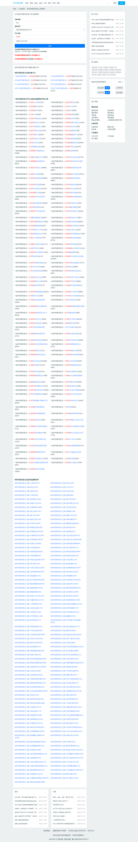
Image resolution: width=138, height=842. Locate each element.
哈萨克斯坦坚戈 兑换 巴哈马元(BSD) (28, 671)
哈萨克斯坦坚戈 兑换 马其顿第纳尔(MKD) (30, 731)
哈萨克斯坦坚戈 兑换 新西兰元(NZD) (64, 515)
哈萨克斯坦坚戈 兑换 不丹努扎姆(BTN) (65, 671)
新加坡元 (39, 118)
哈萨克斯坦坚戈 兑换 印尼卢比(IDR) (28, 523)
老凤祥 (106, 70)
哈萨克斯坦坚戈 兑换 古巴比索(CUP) (64, 560)
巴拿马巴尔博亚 (77, 161)
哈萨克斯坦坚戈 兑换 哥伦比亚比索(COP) (30, 560)
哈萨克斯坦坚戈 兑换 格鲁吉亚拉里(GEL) (29, 699)
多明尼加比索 (38, 340)
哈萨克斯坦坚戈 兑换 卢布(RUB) (26, 495)
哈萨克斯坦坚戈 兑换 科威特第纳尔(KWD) (66, 568)
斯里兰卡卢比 (38, 230)
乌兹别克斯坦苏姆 (40, 446)
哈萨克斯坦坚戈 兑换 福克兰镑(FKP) (64, 695)
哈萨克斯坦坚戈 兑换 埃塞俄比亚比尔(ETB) (66, 691)
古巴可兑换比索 (70, 327)
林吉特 (73, 147)
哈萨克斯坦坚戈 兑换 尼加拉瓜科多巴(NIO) (66, 635)
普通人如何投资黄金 (21, 823)
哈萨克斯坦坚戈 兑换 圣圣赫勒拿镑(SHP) (29, 746)
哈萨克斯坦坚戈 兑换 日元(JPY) (62, 487)
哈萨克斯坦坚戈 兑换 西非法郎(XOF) (64, 774)
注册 (121, 3)
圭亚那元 (37, 365)
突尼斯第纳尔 (75, 234)
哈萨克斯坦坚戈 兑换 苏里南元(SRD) (28, 750)
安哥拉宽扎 (72, 300)
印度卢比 (73, 126)
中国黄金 (105, 67)
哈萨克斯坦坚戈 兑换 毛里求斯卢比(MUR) (66, 580)
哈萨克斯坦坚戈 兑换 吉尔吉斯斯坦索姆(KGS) (67, 715)
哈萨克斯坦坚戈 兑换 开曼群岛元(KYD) (29, 723)
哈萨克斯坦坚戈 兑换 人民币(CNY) (27, 483)
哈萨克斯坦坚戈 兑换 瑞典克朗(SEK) (64, 519)
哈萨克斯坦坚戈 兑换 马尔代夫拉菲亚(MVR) (66, 731)
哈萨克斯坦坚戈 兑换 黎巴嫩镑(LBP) (64, 576)
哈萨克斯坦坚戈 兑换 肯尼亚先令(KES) (64, 572)
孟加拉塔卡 (74, 218)
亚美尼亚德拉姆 (39, 300)
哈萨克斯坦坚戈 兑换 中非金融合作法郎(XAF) (67, 770)
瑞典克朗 (74, 139)
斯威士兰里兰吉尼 (77, 420)
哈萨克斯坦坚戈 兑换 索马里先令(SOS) (65, 596)
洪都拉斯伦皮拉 (76, 365)
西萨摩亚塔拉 (40, 452)
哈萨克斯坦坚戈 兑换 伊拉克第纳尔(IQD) (65, 711)
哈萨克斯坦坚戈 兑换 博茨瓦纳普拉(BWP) (66, 552)
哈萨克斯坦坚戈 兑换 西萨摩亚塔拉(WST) (30, 770)
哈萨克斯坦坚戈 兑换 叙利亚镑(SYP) (28, 647)
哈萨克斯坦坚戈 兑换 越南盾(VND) (63, 616)
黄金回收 (110, 115)
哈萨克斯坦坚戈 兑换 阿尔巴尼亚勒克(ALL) (66, 655)
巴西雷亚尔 (38, 126)
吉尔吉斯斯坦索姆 (75, 375)
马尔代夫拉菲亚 (76, 394)
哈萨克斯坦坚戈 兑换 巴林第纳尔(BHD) (29, 539)
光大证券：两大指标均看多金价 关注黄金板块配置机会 (26, 797)
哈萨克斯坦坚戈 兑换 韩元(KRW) (62, 491)
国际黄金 (94, 113)
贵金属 (99, 74)
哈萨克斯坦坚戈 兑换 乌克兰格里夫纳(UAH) (30, 762)
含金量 (100, 72)
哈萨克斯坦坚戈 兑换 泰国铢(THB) (63, 511)
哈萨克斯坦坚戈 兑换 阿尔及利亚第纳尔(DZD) (67, 647)
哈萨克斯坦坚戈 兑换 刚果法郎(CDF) (64, 675)
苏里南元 (37, 420)
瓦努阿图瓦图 (74, 446)
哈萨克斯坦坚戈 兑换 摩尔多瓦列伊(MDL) (30, 727)
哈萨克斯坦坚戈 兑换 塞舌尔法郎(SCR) (29, 643)
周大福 (94, 74)
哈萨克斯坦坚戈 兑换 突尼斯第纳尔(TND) (65, 600)
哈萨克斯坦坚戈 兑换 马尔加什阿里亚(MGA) (66, 727)
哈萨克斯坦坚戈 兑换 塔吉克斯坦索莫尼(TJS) (31, 754)
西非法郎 (71, 458)
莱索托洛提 (39, 263)
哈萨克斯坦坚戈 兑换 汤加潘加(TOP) (28, 758)
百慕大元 (38, 168)
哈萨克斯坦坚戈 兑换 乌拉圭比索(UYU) (29, 608)
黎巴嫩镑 (73, 207)
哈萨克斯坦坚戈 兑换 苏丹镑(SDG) (63, 742)
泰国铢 (72, 131)
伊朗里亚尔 (40, 375)
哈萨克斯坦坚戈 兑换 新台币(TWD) (63, 499)
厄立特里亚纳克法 (41, 344)
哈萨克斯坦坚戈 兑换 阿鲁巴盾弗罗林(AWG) (30, 663)
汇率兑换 (110, 136)
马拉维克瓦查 (37, 271)
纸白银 (93, 129)
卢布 (34, 114)
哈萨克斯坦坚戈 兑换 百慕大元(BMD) (28, 543)
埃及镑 (71, 151)
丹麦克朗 (37, 185)
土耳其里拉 (37, 238)
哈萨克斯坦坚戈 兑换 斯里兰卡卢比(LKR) (29, 596)
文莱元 (74, 281)
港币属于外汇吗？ (58, 805)
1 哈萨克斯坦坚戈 (21, 76)
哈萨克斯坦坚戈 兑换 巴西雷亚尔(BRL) (28, 507)
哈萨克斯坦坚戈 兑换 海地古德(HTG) (28, 711)
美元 (73, 102)
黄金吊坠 (113, 74)
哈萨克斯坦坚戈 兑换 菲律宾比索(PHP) (65, 556)
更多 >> (120, 82)
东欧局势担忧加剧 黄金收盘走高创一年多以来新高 (26, 801)
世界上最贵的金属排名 (22, 820)
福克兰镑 (74, 350)
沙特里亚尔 (76, 226)
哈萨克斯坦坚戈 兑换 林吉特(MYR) (63, 527)
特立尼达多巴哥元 (76, 433)
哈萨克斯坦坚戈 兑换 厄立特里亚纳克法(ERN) (31, 691)
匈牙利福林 (74, 244)
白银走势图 (111, 129)
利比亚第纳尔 (75, 263)
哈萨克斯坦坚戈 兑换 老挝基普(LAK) (28, 576)
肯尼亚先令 (74, 203)
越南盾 (72, 252)
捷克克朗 (73, 193)
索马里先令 (72, 230)
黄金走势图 (95, 120)
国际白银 (110, 127)
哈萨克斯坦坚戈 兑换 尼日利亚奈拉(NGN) (66, 687)
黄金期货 (118, 72)
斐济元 (38, 350)
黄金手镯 (94, 70)
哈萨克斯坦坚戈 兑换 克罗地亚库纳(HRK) (29, 572)
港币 (36, 110)
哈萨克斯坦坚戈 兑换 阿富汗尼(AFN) (28, 655)
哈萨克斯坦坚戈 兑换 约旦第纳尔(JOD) (29, 616)
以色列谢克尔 (76, 248)
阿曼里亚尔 (41, 151)
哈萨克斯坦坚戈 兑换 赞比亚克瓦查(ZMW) (30, 782)
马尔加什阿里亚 (74, 390)
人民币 (36, 102)
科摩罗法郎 (73, 382)
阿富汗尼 (35, 296)
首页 (26, 3)
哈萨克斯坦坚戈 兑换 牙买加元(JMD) (28, 612)
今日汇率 (94, 136)
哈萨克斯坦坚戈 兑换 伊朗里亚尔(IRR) (28, 715)
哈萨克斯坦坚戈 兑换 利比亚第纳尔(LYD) (65, 626)
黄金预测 (110, 118)
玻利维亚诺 (39, 178)
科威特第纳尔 (77, 197)
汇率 (45, 3)
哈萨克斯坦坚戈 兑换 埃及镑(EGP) (63, 531)
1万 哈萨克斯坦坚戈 (22, 84)
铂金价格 (110, 110)
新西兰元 (75, 135)
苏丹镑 (69, 407)
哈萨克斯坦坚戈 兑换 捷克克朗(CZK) (64, 564)
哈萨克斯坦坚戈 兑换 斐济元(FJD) (27, 695)
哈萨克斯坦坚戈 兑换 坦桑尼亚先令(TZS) (29, 600)
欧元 (37, 106)
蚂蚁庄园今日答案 (59, 831)
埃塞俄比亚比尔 (75, 344)
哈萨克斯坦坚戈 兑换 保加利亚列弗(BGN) (65, 543)
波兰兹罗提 (76, 174)
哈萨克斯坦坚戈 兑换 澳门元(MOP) (27, 515)
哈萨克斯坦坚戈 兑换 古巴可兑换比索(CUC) (66, 679)
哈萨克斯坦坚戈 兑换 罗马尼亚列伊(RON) (30, 580)
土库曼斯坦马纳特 (78, 426)
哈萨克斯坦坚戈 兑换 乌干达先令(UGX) (65, 762)
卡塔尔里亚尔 (40, 197)
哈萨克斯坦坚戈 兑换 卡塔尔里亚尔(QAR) (29, 568)
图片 (58, 3)
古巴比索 (73, 189)
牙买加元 (36, 248)
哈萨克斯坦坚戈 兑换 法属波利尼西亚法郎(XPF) (32, 778)
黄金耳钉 (94, 72)
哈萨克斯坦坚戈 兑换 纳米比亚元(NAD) (65, 735)
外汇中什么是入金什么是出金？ (63, 808)
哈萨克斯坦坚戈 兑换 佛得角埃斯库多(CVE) (30, 683)
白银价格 (94, 127)
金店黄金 (94, 118)
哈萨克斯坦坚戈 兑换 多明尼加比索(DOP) (30, 687)
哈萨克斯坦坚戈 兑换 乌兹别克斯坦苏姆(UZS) (31, 766)
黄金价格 (94, 110)
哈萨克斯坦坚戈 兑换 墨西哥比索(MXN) (65, 523)
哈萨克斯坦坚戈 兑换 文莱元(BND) (63, 643)
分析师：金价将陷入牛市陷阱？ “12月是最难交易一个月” (26, 808)
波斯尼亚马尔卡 (41, 313)
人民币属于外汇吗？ (59, 820)
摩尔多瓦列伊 (39, 390)
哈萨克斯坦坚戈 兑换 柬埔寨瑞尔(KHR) (29, 719)
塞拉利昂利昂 (74, 413)
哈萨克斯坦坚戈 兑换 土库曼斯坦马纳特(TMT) (67, 754)
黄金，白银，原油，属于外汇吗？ (63, 797)
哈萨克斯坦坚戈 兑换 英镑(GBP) (62, 495)
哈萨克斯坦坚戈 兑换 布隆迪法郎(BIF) (64, 667)
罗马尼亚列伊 (40, 211)
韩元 (70, 110)
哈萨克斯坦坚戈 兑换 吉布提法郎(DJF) (64, 683)
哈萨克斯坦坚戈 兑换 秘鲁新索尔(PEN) (29, 588)
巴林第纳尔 (41, 161)
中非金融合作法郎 (74, 452)
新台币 (72, 118)
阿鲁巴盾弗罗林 (41, 306)
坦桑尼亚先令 (37, 234)
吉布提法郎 (74, 334)
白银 (40, 3)
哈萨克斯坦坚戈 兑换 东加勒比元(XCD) (29, 774)
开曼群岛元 (39, 386)
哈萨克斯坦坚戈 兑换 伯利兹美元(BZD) (29, 675)
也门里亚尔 (74, 462)
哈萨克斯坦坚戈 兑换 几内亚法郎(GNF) (65, 703)
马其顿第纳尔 (38, 394)
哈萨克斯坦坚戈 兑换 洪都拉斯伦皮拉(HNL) (66, 707)
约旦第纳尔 (39, 252)
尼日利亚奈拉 (73, 340)
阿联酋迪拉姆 (39, 292)
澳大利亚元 (76, 122)
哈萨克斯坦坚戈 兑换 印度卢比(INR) (63, 507)
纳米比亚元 (75, 400)
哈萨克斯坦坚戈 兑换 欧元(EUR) (26, 487)
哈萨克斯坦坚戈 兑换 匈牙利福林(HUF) (65, 608)
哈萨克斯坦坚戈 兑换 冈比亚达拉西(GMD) (30, 703)
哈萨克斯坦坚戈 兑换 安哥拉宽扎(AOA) (65, 659)
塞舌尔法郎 (39, 281)
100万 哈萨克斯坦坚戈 (23, 88)
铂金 (36, 3)
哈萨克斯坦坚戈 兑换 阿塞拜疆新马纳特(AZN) (67, 663)
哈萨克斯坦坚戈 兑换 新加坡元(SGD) (28, 499)
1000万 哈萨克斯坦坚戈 (59, 88)
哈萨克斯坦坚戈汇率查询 (36, 9)
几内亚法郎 (73, 361)
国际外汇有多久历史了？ (61, 801)
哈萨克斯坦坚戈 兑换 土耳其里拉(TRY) (29, 604)
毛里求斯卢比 (74, 211)
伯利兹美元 (39, 323)
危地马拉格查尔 (76, 238)
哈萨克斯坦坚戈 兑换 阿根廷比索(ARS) (29, 527)
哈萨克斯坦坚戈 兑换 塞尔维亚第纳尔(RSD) (30, 742)
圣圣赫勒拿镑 (40, 413)
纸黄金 (93, 115)
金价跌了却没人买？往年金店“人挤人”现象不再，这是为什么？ (26, 812)
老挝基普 (36, 207)
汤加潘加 (38, 433)
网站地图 (67, 839)
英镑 (73, 114)
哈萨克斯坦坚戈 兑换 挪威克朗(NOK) (28, 592)
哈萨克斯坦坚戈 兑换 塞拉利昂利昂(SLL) (65, 746)
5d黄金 (104, 74)
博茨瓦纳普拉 (75, 178)
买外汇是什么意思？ (59, 816)
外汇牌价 (94, 138)
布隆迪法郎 (72, 313)
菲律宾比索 (73, 185)
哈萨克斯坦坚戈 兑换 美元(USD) (62, 483)
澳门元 (36, 135)
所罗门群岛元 (75, 277)
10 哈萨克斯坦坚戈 (57, 76)
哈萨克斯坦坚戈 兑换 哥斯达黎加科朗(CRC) (30, 679)
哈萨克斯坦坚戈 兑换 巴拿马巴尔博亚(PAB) (66, 539)
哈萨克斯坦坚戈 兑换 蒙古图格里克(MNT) (30, 584)
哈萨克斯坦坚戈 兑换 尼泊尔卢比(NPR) (29, 639)
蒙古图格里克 (37, 218)
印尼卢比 (36, 143)
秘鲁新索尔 (40, 222)
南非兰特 (38, 139)
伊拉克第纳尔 (73, 371)
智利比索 (35, 256)
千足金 (100, 67)
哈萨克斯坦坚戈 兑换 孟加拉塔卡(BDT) (65, 584)
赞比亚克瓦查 (39, 469)
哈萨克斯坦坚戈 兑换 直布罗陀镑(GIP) (64, 699)
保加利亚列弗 (76, 168)
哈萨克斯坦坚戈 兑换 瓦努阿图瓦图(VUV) (65, 766)
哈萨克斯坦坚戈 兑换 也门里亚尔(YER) (64, 778)
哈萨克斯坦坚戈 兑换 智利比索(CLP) (28, 620)
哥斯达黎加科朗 (39, 327)
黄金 (31, 3)
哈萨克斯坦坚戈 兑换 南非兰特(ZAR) (28, 519)
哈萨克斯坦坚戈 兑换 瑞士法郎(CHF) (28, 511)
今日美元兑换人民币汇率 (77, 831)
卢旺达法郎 (36, 267)
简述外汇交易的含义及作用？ (62, 812)
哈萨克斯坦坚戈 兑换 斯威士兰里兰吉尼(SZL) (67, 750)
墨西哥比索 (75, 143)
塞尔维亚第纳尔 (39, 407)
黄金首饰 (94, 67)
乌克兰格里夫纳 (40, 439)
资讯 (49, 3)
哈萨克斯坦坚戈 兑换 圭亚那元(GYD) (28, 707)
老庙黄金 (112, 72)
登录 (115, 3)
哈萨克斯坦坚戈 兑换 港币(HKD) (26, 491)
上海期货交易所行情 (114, 120)
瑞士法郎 (38, 131)
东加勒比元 (39, 458)
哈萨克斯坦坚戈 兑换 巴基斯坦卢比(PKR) (29, 535)
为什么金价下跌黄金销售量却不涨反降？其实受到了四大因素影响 (26, 805)
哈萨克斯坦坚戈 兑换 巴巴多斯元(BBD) (65, 651)
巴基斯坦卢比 (38, 157)
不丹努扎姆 (74, 319)
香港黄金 (110, 113)
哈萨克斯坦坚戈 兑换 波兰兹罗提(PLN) (64, 547)
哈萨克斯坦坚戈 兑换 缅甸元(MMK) (63, 630)
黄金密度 (100, 70)
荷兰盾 (38, 193)
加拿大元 (37, 122)
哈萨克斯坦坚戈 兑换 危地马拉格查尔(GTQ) (66, 604)
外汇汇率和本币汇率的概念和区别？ (64, 823)
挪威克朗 (38, 226)
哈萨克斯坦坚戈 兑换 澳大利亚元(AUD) (65, 503)
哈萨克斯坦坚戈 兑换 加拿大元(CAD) (28, 503)
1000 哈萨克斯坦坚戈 (58, 80)
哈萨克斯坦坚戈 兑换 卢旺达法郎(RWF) (29, 630)
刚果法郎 (71, 323)
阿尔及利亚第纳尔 (76, 285)
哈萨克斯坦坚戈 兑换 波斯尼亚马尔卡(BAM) (30, 667)
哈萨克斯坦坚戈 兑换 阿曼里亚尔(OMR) (29, 531)
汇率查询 (21, 9)
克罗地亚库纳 (38, 203)
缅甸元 (70, 267)
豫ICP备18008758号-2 (80, 839)
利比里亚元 (73, 386)
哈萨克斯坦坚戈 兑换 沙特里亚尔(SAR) (64, 592)
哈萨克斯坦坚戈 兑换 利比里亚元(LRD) (64, 723)
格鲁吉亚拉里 (40, 355)
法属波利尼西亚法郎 (41, 462)
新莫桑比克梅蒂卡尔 (40, 400)
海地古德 (36, 371)
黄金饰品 (105, 72)
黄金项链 (118, 70)
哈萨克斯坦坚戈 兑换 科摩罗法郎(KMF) (65, 719)
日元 (71, 106)
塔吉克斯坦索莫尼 (40, 426)
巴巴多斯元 (75, 292)
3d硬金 (111, 67)
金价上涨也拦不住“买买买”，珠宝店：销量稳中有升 (26, 816)
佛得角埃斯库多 (39, 334)
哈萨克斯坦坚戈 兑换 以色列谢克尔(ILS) (65, 612)
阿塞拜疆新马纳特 (78, 306)
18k (116, 67)
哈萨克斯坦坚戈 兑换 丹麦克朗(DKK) (28, 556)
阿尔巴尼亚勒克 (74, 296)
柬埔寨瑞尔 (37, 382)
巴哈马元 (38, 319)
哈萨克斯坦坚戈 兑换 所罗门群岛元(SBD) (65, 639)
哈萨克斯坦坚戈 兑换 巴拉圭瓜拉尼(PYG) (65, 535)
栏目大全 (91, 831)
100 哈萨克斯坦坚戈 (22, 80)
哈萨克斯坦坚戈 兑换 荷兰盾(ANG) (27, 564)
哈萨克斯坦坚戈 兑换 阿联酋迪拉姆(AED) (29, 651)
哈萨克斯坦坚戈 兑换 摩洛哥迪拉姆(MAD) (66, 588)
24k (108, 74)
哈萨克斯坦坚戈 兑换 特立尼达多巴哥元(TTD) (67, 758)
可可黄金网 (18, 3)
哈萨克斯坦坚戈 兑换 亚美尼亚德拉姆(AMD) (30, 659)
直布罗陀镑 (75, 355)
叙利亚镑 (37, 285)
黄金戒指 (112, 70)
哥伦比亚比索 (37, 189)
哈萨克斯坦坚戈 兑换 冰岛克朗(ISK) (27, 547)
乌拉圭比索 (39, 244)
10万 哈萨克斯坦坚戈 (58, 84)
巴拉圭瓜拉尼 (74, 157)
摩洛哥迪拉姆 (73, 222)
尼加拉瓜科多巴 (76, 271)
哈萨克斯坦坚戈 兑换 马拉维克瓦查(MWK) (30, 635)
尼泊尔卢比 (38, 277)
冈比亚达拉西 (37, 361)
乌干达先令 (72, 439)
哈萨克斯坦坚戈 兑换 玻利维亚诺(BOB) (29, 552)
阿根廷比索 (36, 147)
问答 (54, 3)
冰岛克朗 (37, 174)
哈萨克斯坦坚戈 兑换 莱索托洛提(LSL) (28, 626)
